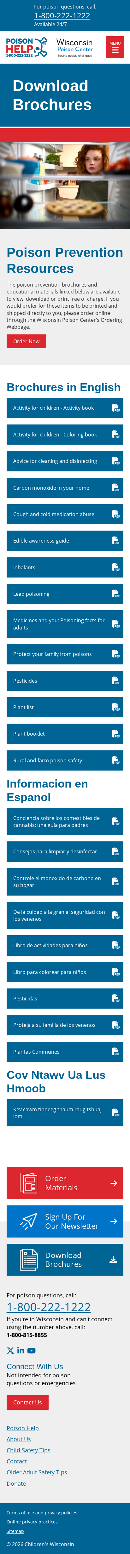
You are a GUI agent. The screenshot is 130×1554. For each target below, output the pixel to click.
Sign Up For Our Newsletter (71, 1221)
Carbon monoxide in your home (51, 487)
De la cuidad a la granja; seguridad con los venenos (59, 915)
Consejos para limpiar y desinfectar (55, 851)
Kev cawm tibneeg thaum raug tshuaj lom (57, 1113)
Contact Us (27, 1402)
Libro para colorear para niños (49, 972)
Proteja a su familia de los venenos (54, 1025)
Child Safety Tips (28, 1450)
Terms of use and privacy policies (42, 1513)
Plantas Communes (36, 1051)
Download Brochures (63, 1259)
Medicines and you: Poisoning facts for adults (59, 624)
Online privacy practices (32, 1522)
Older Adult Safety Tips (37, 1472)
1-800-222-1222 (62, 15)
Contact (17, 1461)
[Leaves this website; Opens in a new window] (10, 1350)
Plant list (23, 707)
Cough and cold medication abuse (53, 514)
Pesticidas (25, 998)
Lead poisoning (31, 593)
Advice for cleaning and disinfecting (55, 461)
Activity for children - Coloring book (55, 434)
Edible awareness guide (41, 540)
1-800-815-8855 (27, 1335)
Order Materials (61, 1183)
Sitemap (15, 1531)
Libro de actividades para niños (50, 945)
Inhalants (24, 567)
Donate (16, 1483)
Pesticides (25, 680)
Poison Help (23, 1428)
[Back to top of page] (116, 1539)
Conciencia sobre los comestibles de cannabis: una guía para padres (56, 821)
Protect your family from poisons (52, 654)
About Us (19, 1439)
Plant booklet (29, 733)
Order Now (26, 341)
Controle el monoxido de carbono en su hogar (57, 882)
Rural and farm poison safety (47, 760)
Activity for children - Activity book (53, 407)
